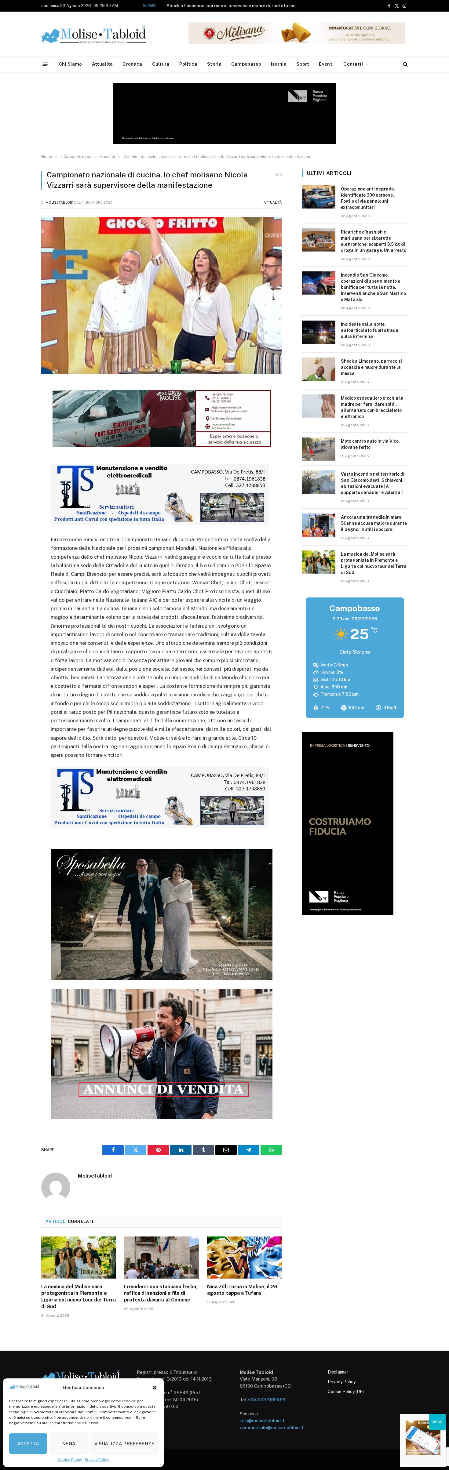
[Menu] (45, 64)
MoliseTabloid (59, 202)
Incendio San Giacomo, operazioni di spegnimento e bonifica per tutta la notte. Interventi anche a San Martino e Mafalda (373, 287)
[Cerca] (405, 64)
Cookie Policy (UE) (346, 1391)
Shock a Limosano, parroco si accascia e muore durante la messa (234, 5)
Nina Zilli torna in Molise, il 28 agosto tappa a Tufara (242, 1290)
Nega (69, 1443)
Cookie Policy (70, 1459)
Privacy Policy (97, 1459)
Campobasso (246, 64)
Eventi (326, 64)
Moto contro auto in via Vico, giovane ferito (370, 444)
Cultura (161, 64)
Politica (188, 64)
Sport (302, 64)
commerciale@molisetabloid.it (271, 1427)
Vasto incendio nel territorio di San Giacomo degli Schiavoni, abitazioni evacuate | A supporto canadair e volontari (372, 483)
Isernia (279, 64)
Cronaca (132, 64)
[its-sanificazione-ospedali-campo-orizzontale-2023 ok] (160, 523)
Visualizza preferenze (124, 1443)
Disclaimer (338, 1372)
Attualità (102, 64)
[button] (154, 1388)
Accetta (28, 1443)
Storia (214, 64)
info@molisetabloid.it (262, 1420)
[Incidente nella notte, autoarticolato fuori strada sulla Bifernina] (318, 332)
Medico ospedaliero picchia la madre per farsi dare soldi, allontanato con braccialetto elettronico (372, 407)
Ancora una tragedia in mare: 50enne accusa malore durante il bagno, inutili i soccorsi (374, 523)
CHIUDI (438, 1422)
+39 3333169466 (266, 1399)
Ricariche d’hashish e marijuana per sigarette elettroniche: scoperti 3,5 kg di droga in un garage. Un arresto (373, 241)
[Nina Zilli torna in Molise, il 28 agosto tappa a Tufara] (244, 1257)
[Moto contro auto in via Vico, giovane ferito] (318, 449)
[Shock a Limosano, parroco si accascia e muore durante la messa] (318, 369)
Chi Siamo (70, 64)
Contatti (353, 64)
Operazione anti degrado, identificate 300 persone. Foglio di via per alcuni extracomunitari (368, 198)
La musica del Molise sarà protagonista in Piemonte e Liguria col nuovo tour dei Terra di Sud (78, 1296)
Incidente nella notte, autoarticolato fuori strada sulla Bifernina (369, 330)
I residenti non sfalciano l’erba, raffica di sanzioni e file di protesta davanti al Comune (161, 1293)
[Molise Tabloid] (102, 34)
